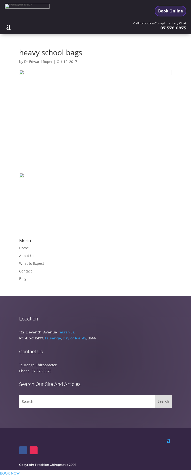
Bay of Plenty (74, 338)
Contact (25, 271)
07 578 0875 (173, 28)
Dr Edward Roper (38, 61)
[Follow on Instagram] (34, 450)
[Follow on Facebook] (23, 450)
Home (24, 248)
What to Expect (31, 263)
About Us (26, 255)
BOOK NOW (10, 473)
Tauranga (66, 332)
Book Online (170, 11)
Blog (22, 278)
